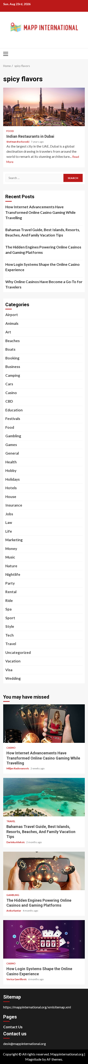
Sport (10, 618)
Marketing (14, 540)
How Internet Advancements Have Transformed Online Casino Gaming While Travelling (40, 212)
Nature (11, 566)
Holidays (12, 479)
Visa (8, 670)
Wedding (13, 678)
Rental (10, 592)
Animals (11, 323)
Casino (11, 392)
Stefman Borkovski (18, 141)
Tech (9, 635)
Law (8, 522)
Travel (10, 643)
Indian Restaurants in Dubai (44, 107)
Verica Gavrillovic (16, 979)
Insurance (13, 505)
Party (10, 583)
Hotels (11, 488)
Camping (12, 375)
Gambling (13, 436)
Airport (11, 314)
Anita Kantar (14, 910)
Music (10, 557)
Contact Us (12, 1027)
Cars (9, 384)
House (10, 496)
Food (10, 131)
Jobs (9, 514)
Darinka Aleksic (15, 842)
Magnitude (33, 1059)
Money (11, 548)
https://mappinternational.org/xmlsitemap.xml (37, 1007)
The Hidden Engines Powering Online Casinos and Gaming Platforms (43, 250)
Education (14, 410)
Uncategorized (18, 652)
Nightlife (12, 574)
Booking (12, 358)
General (12, 453)
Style (9, 626)
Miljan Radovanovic (17, 768)
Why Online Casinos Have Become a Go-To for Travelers (43, 284)
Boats (10, 349)
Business (12, 366)
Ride (9, 600)
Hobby (10, 470)
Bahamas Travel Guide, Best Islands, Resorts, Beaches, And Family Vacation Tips (42, 233)
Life (8, 531)
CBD (9, 401)
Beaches (12, 340)
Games (11, 444)
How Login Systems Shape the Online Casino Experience (42, 267)
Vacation (13, 661)
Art (8, 332)
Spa (8, 609)
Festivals (12, 418)
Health (11, 462)
